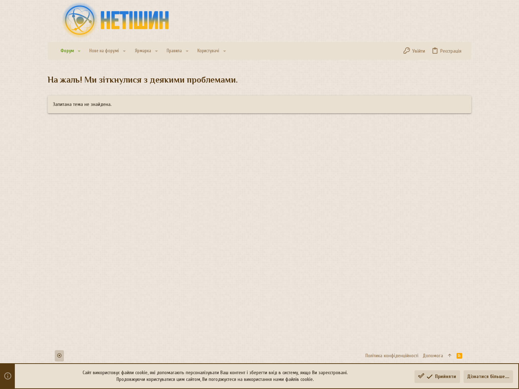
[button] (79, 51)
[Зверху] (449, 355)
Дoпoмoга (433, 356)
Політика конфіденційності (391, 356)
